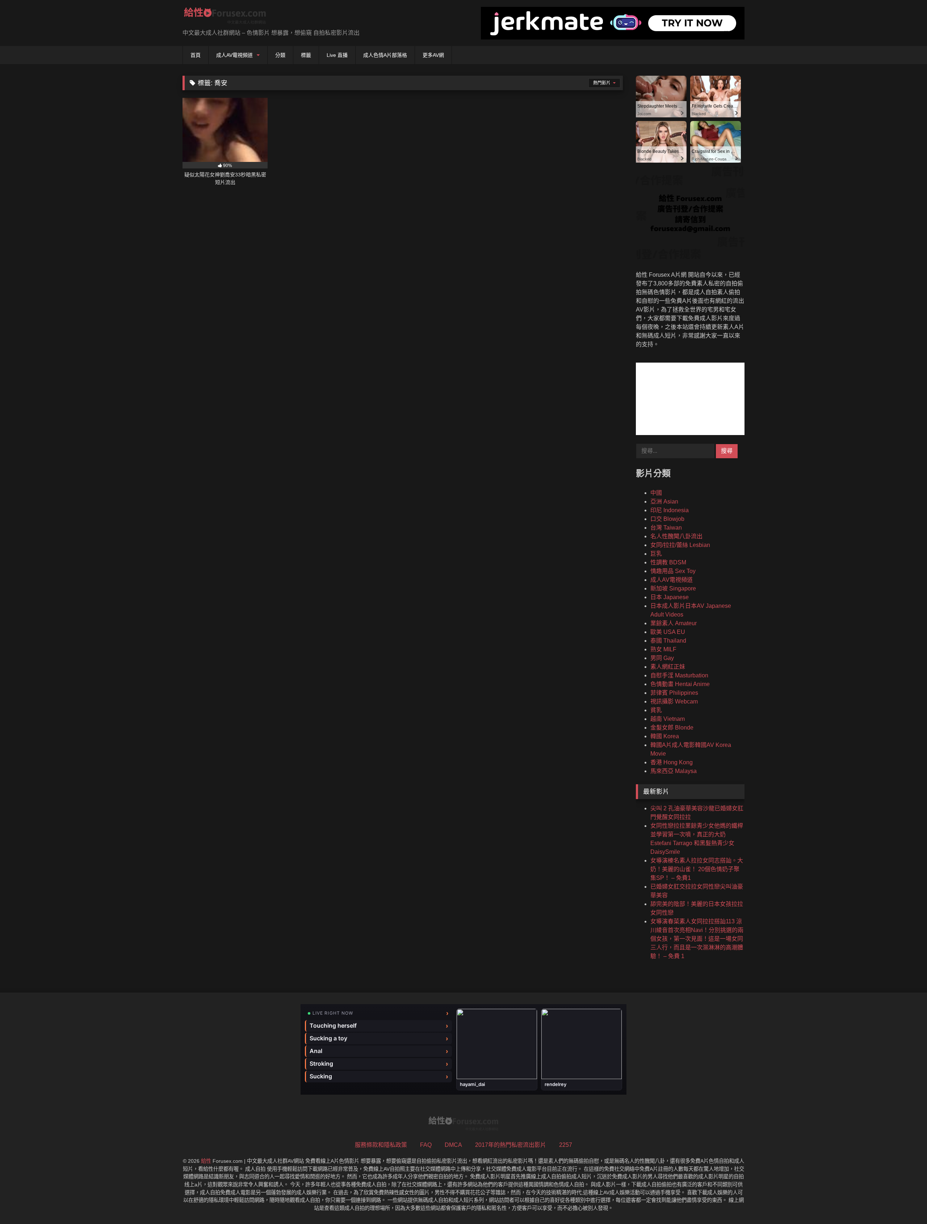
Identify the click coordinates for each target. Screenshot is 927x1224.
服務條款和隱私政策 (381, 1145)
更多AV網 (433, 55)
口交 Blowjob (667, 519)
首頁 (195, 55)
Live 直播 (337, 55)
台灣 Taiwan (666, 528)
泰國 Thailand (668, 641)
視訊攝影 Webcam (674, 701)
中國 (656, 493)
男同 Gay (662, 658)
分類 (280, 55)
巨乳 (656, 554)
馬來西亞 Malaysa (673, 771)
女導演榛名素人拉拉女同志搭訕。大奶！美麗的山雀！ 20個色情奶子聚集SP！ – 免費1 (696, 869)
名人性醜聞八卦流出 (676, 536)
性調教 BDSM (668, 562)
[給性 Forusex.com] (225, 17)
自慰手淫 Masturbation (679, 675)
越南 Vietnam (667, 719)
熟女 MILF (663, 649)
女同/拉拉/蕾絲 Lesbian (680, 545)
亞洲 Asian (664, 501)
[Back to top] (905, 1202)
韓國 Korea (664, 736)
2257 (565, 1145)
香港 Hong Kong (671, 762)
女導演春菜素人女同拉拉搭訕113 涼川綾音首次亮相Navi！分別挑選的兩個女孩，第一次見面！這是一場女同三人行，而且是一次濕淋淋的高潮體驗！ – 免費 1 (696, 938)
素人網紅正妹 (667, 667)
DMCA (453, 1145)
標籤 (306, 55)
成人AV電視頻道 (234, 55)
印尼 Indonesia (669, 510)
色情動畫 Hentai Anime (680, 684)
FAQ (426, 1145)
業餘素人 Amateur (673, 623)
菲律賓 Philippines (674, 693)
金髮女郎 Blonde (671, 727)
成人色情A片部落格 (385, 55)
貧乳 (656, 710)
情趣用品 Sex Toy (673, 571)
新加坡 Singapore (673, 588)
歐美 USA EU (667, 632)
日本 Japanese (669, 597)
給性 (206, 1161)
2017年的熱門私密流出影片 (510, 1145)
